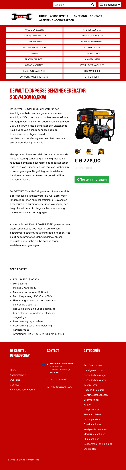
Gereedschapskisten (92, 35)
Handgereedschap (92, 30)
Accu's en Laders (34, 30)
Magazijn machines (34, 71)
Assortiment (59, 16)
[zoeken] (92, 4)
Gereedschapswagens (34, 35)
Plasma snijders (34, 59)
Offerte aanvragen (92, 179)
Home (43, 16)
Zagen (34, 53)
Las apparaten (92, 59)
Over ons (80, 16)
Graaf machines (34, 65)
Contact (96, 16)
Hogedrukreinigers (91, 41)
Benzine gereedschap (34, 47)
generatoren (34, 41)
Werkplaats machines (92, 65)
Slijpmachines (92, 71)
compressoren (92, 53)
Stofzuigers (92, 77)
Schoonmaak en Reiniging (34, 77)
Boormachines (92, 47)
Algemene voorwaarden (56, 20)
